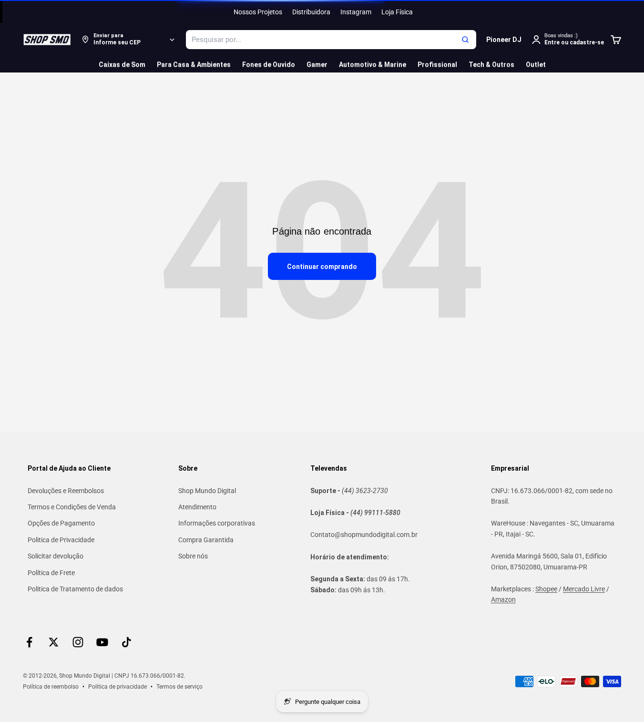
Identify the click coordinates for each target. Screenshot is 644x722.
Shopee (546, 589)
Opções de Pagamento (61, 523)
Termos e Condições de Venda (72, 507)
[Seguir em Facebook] (29, 642)
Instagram (355, 12)
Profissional (437, 64)
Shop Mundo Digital (207, 491)
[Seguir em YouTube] (102, 642)
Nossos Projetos (258, 12)
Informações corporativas (216, 523)
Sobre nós (193, 556)
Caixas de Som (122, 64)
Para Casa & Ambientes (194, 64)
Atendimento (197, 507)
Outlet (536, 64)
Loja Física (397, 12)
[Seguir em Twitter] (53, 642)
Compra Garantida (206, 540)
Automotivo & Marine (372, 64)
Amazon (503, 599)
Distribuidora (311, 12)
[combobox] (331, 39)
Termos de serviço (179, 686)
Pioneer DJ (503, 39)
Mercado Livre (584, 589)
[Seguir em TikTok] (126, 642)
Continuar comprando (322, 266)
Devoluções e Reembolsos (66, 491)
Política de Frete (51, 573)
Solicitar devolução (55, 556)
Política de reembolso (51, 686)
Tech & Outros (491, 64)
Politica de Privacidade (61, 540)
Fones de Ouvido (268, 64)
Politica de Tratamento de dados (75, 589)
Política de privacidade (117, 686)
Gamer (317, 64)
